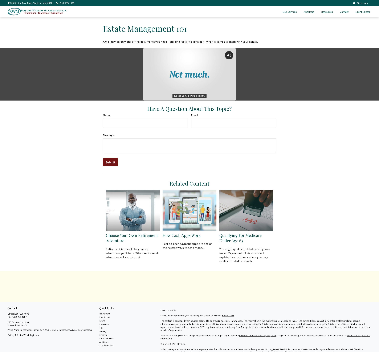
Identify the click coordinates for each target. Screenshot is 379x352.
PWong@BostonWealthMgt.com (23, 335)
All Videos (104, 342)
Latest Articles (106, 338)
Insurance (104, 324)
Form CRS (171, 310)
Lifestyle (103, 335)
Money (102, 331)
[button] (289, 12)
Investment (104, 317)
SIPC (310, 349)
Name (106, 115)
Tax (101, 327)
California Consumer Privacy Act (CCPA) (258, 335)
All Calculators (106, 345)
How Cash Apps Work (182, 235)
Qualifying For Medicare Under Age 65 (240, 238)
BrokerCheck (228, 315)
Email (194, 115)
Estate (102, 320)
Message (108, 135)
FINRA (304, 349)
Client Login (362, 3)
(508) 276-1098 (67, 3)
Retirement (104, 313)
